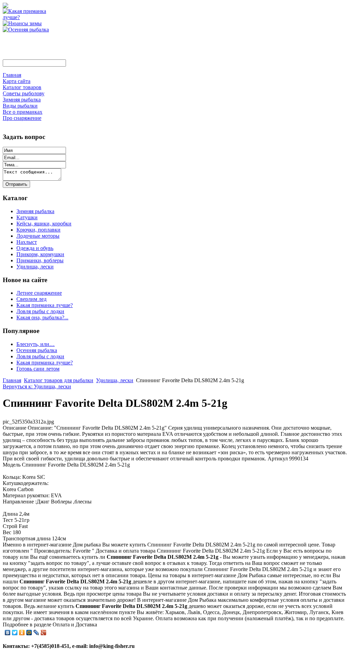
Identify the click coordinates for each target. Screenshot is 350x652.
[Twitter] (14, 632)
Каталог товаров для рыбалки (58, 380)
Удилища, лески (35, 266)
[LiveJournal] (36, 632)
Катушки (27, 217)
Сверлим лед (31, 299)
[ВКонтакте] (7, 632)
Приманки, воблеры (40, 260)
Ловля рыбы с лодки (40, 311)
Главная (12, 380)
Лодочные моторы (37, 236)
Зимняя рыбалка (35, 211)
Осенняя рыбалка (36, 350)
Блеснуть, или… (35, 344)
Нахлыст (26, 242)
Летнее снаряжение (39, 293)
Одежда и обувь (34, 248)
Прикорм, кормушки (40, 254)
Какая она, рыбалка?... (42, 317)
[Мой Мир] (29, 632)
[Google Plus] (43, 632)
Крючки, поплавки (38, 230)
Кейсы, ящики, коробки (43, 223)
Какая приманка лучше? (44, 305)
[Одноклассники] (22, 632)
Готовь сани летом (37, 369)
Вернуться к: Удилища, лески (37, 386)
